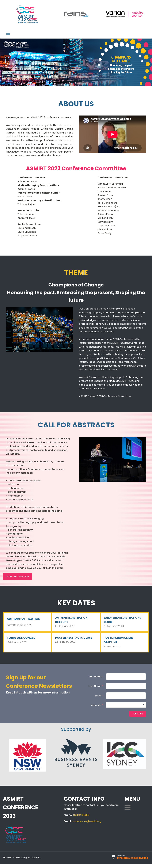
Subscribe (137, 713)
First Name (94, 676)
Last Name (94, 686)
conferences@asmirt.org (86, 821)
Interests (96, 705)
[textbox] (125, 705)
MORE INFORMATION (17, 576)
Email (98, 695)
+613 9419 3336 (81, 815)
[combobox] (126, 705)
